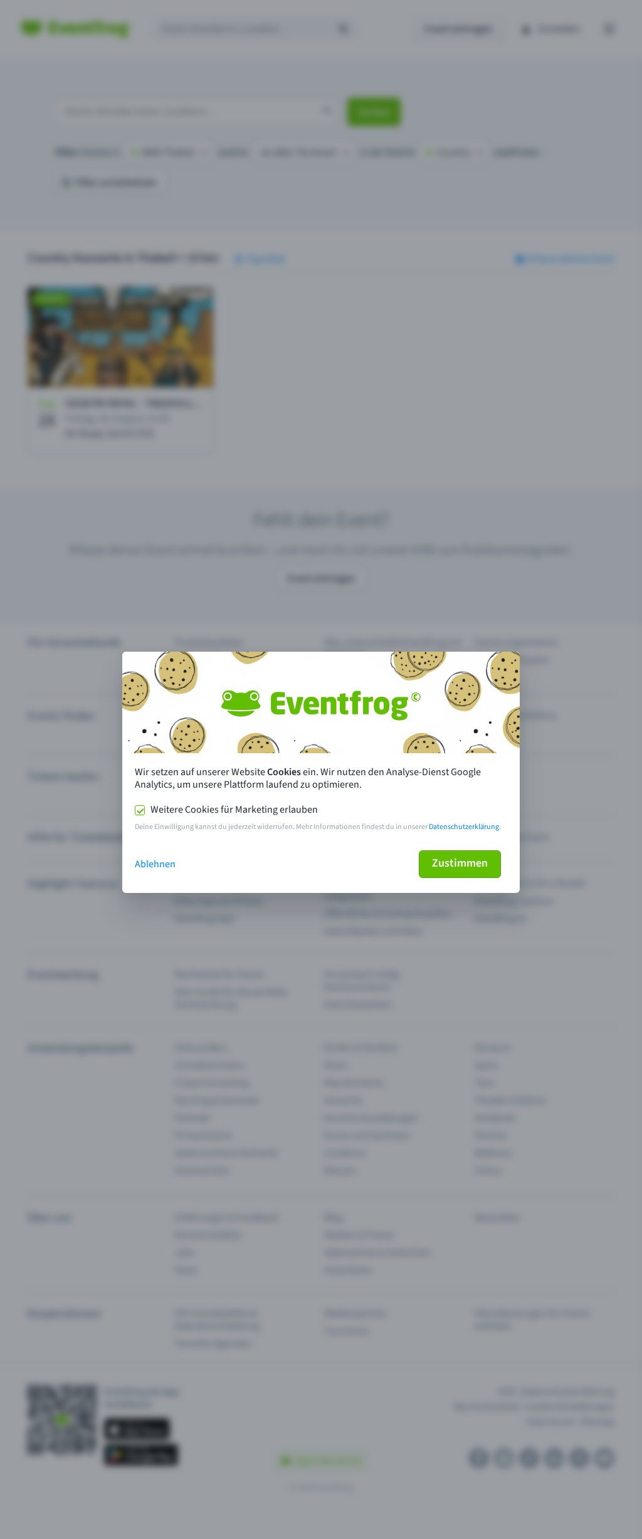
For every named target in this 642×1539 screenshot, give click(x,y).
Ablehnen (155, 864)
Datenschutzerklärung (464, 827)
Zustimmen (460, 863)
